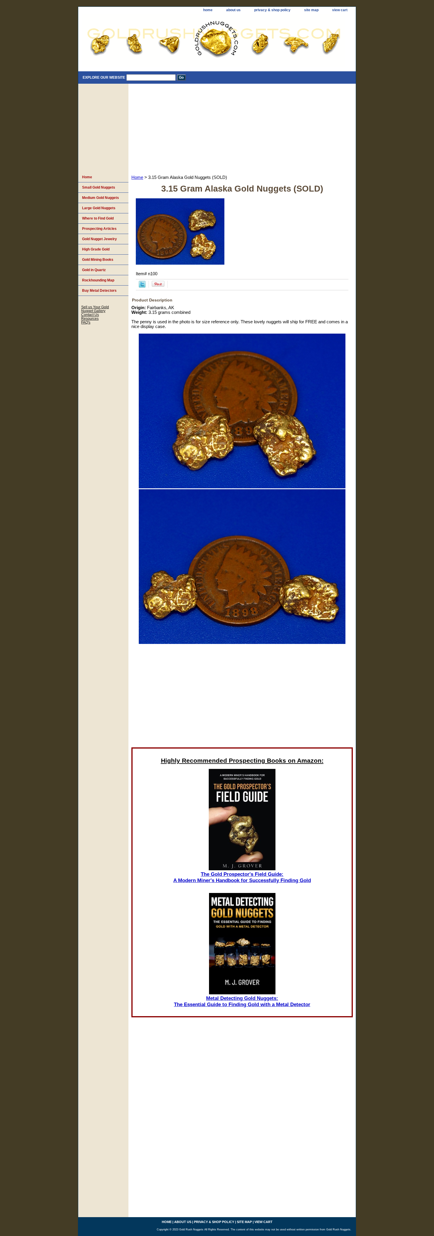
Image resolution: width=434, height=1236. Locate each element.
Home (137, 177)
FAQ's (85, 322)
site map (311, 10)
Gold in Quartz (94, 270)
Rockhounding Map (98, 280)
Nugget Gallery (93, 311)
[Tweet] (142, 286)
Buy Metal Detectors (99, 291)
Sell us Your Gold (95, 307)
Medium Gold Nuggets (100, 198)
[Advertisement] (242, 128)
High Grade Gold (96, 249)
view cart (339, 10)
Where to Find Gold (98, 218)
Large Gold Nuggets (98, 208)
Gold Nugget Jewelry (99, 239)
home (208, 10)
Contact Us (90, 315)
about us (233, 10)
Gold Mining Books (97, 260)
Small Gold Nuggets (98, 187)
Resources (90, 318)
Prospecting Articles (99, 229)
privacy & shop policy (272, 10)
